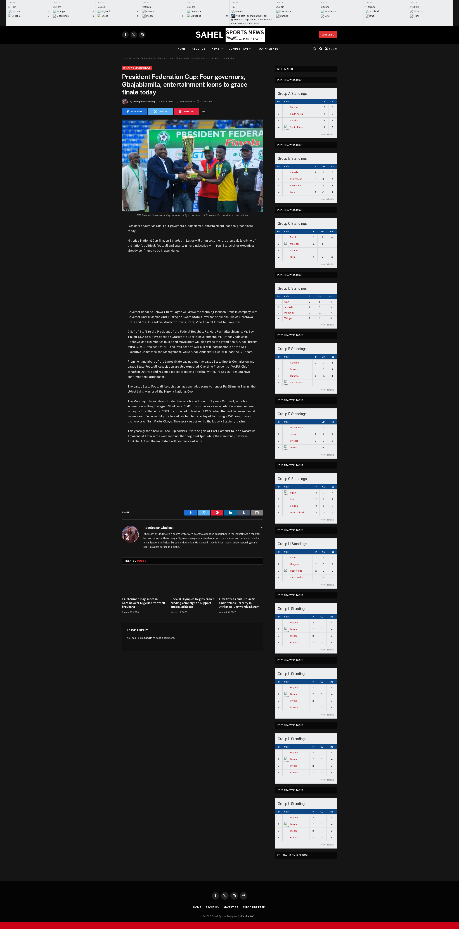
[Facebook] (109, 235)
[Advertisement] (192, 283)
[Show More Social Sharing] (203, 111)
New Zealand (297, 512)
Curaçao (294, 376)
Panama (294, 642)
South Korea (296, 114)
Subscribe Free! (254, 907)
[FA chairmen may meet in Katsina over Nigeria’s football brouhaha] (144, 582)
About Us (198, 48)
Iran (292, 499)
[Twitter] (109, 244)
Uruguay (294, 564)
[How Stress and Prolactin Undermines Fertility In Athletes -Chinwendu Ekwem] (241, 582)
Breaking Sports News (137, 68)
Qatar (293, 192)
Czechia (294, 120)
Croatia (293, 636)
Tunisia (293, 447)
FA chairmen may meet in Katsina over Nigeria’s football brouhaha (143, 603)
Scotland (294, 250)
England (294, 622)
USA (286, 301)
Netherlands (296, 427)
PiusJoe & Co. (248, 916)
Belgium (294, 506)
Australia (289, 307)
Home (182, 48)
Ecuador (294, 369)
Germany (294, 362)
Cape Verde (296, 570)
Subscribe (328, 35)
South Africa (296, 127)
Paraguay (289, 312)
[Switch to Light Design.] (314, 48)
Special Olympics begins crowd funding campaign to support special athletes (192, 603)
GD (323, 166)
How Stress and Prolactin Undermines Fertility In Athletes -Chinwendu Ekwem (239, 603)
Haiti (292, 257)
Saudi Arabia (296, 577)
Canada (294, 172)
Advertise (230, 907)
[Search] (321, 49)
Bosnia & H (296, 185)
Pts (332, 166)
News (216, 48)
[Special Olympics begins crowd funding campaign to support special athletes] (192, 582)
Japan (293, 434)
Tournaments (267, 48)
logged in (146, 637)
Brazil (293, 237)
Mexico (294, 107)
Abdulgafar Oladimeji (144, 101)
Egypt (293, 492)
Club (286, 101)
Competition (238, 48)
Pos (279, 101)
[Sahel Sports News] (229, 35)
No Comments (187, 101)
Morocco (295, 244)
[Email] (109, 271)
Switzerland (296, 179)
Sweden (294, 440)
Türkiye (288, 318)
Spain (293, 557)
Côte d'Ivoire (296, 382)
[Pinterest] (109, 262)
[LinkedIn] (109, 253)
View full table (327, 134)
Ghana (293, 629)
